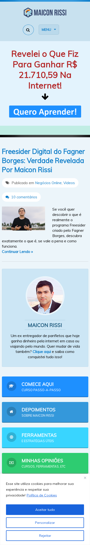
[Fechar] (85, 478)
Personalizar (45, 522)
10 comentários (23, 197)
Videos (69, 183)
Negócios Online (48, 183)
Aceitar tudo (45, 509)
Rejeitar (45, 535)
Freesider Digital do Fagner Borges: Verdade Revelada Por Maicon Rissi (43, 160)
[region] (45, 509)
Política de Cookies (42, 495)
